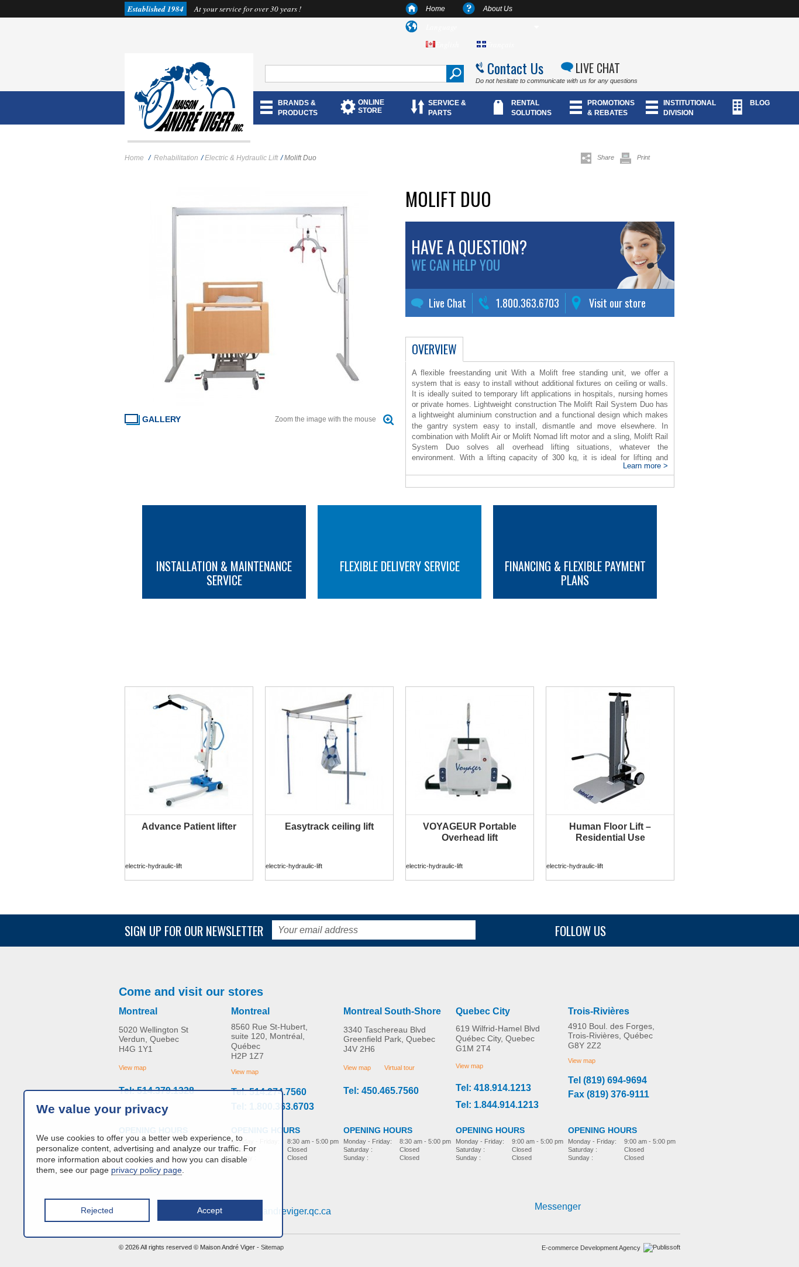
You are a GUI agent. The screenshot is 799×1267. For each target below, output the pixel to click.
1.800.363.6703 (527, 302)
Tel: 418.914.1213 (493, 1088)
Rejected (97, 1210)
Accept (209, 1210)
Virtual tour (399, 1067)
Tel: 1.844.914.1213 (497, 1105)
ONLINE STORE (371, 106)
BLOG (760, 103)
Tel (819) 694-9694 (607, 1080)
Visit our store (617, 302)
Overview (434, 349)
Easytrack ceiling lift (329, 826)
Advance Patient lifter (189, 826)
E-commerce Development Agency (591, 1247)
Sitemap (272, 1247)
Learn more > (645, 465)
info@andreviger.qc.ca (284, 1211)
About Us (497, 9)
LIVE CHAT (598, 68)
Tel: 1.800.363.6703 (272, 1107)
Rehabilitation (176, 158)
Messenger (558, 1206)
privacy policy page (146, 1170)
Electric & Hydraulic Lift (241, 158)
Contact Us (515, 67)
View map (132, 1067)
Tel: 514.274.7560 (268, 1092)
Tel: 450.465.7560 (381, 1091)
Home (435, 9)
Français (500, 44)
